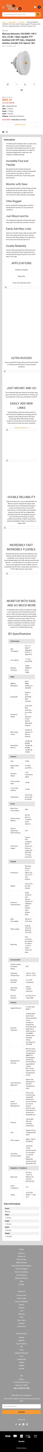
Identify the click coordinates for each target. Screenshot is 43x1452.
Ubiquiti (21, 1337)
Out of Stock (14, 120)
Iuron (21, 1356)
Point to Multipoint (21, 1301)
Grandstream (21, 1359)
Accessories (21, 1326)
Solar (21, 1317)
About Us (21, 1253)
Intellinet (21, 1365)
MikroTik (21, 1341)
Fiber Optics (21, 1320)
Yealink (21, 1362)
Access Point (21, 1295)
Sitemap (21, 1284)
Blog (21, 1281)
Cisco (21, 1350)
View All (21, 1369)
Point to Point (21, 1298)
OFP (21, 1347)
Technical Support (21, 1269)
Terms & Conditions (21, 1272)
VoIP (21, 1311)
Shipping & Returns (21, 1278)
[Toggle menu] (3, 7)
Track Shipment (21, 1275)
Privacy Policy (21, 1259)
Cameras (21, 1323)
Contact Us (21, 1256)
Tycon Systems (21, 1344)
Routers (21, 1305)
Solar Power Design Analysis (21, 1266)
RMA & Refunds (21, 1263)
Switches (21, 1308)
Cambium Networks (21, 1353)
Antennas (21, 1314)
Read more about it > (21, 427)
